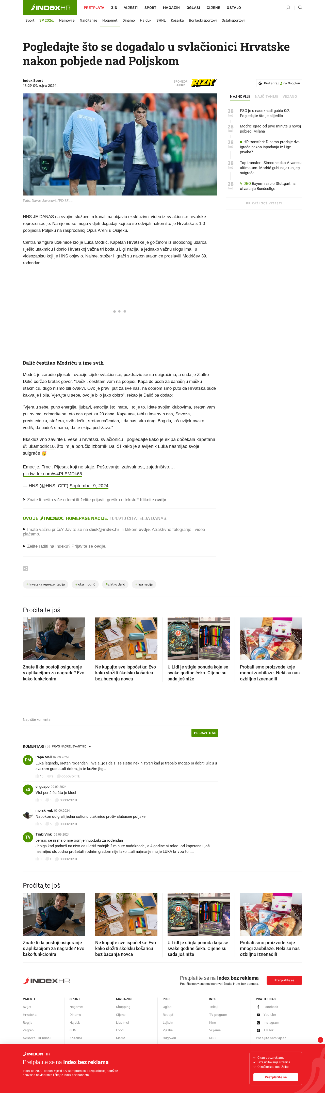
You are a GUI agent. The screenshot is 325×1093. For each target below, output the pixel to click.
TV (27, 837)
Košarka (177, 20)
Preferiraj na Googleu (282, 83)
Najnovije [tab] (240, 97)
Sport (150, 8)
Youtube (270, 1015)
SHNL (161, 20)
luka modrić (85, 584)
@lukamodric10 (39, 446)
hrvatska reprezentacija (45, 584)
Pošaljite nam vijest (271, 1038)
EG (27, 789)
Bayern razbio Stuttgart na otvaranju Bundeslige (268, 186)
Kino (212, 1022)
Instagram (271, 1022)
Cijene (213, 8)
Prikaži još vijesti (264, 203)
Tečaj (213, 1007)
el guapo (43, 787)
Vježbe (168, 1030)
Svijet (27, 1007)
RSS (212, 1038)
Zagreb (28, 1030)
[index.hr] (50, 7)
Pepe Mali (44, 757)
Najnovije (67, 20)
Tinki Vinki (44, 834)
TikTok (269, 1030)
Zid (114, 8)
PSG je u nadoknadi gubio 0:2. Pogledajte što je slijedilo (265, 113)
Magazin (124, 999)
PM (28, 760)
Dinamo (128, 20)
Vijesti (131, 8)
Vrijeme (215, 1030)
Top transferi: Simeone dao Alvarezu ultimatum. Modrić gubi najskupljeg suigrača (270, 167)
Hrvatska (30, 1015)
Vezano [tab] (290, 97)
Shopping (123, 1007)
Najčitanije (88, 20)
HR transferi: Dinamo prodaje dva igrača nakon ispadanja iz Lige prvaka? (270, 147)
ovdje (144, 529)
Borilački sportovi (203, 20)
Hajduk (145, 20)
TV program (218, 1015)
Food (120, 1030)
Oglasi (193, 8)
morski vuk (44, 810)
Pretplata (94, 8)
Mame (121, 1038)
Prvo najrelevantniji (69, 746)
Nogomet (109, 20)
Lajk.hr (168, 1022)
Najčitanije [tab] (267, 97)
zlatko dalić (115, 584)
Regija (27, 1022)
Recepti (168, 1015)
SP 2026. (46, 20)
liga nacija (144, 584)
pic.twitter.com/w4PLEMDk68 (52, 473)
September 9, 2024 (89, 485)
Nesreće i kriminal (37, 1038)
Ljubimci (122, 1022)
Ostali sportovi (233, 20)
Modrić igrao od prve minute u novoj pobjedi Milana (270, 129)
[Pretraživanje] (298, 7)
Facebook (271, 1007)
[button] (29, 637)
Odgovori (169, 1038)
